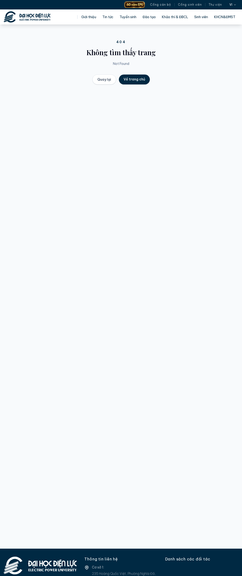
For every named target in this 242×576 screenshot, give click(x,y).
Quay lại (104, 79)
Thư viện (215, 4)
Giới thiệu (88, 17)
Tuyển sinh (128, 17)
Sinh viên (201, 17)
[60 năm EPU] (134, 4)
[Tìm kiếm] (226, 4)
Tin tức (107, 17)
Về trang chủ (134, 79)
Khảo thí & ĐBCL (175, 17)
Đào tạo (149, 17)
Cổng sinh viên (190, 4)
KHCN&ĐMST (224, 17)
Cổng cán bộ (160, 4)
